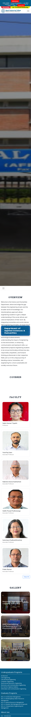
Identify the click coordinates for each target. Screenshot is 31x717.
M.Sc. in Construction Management (11, 697)
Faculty (12, 4)
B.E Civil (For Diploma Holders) (9, 687)
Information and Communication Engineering (13, 689)
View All (26, 577)
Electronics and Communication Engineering (13, 685)
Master (7, 4)
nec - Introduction (6, 716)
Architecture (4, 676)
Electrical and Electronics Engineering (11, 683)
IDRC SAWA (6, 3)
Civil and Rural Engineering (8, 679)
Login (14, 5)
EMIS (9, 5)
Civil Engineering (5, 677)
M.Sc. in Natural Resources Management (12, 702)
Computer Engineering (7, 681)
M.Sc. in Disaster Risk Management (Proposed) (14, 704)
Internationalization (16, 3)
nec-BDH (26, 3)
